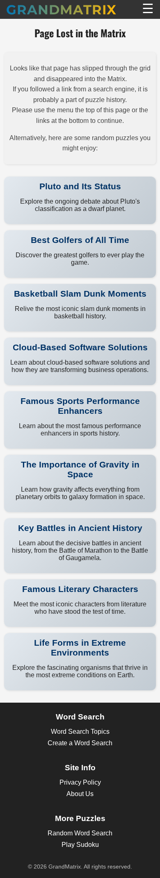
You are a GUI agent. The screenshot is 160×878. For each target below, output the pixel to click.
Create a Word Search (80, 743)
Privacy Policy (80, 782)
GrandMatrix (61, 10)
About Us (80, 793)
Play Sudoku (80, 844)
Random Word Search (80, 833)
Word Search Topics (80, 731)
